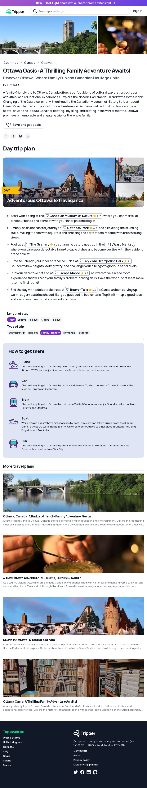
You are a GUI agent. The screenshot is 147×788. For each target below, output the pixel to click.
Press (77, 755)
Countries (10, 63)
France (7, 765)
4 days (45, 319)
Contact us (80, 750)
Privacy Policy (82, 760)
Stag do (84, 332)
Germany (8, 746)
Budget (33, 332)
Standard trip (17, 332)
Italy (5, 751)
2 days (22, 319)
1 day (12, 319)
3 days (34, 319)
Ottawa (46, 63)
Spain (6, 756)
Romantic (69, 332)
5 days (56, 319)
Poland (7, 760)
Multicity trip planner (86, 764)
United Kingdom (12, 742)
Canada (29, 63)
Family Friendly (50, 332)
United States (11, 737)
